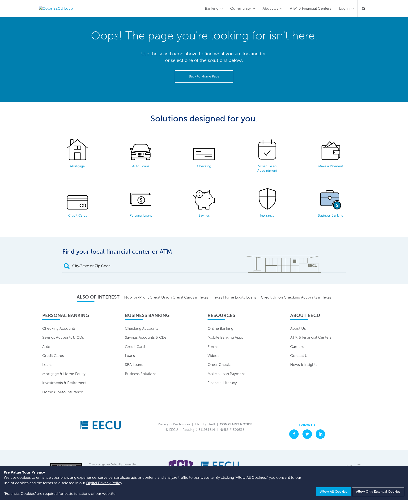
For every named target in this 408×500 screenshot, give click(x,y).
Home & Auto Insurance (62, 392)
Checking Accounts (59, 328)
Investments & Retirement (64, 382)
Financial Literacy (222, 382)
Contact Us (299, 355)
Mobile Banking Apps (225, 337)
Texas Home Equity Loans (234, 297)
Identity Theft (205, 424)
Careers (297, 346)
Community (240, 8)
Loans (47, 364)
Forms (213, 346)
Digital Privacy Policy (104, 483)
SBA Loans (134, 364)
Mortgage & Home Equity (63, 374)
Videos (213, 355)
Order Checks (219, 364)
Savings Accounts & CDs (63, 337)
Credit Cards (53, 355)
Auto (46, 346)
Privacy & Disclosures (174, 424)
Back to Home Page (204, 76)
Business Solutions (140, 374)
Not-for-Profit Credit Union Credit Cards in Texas (166, 297)
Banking (211, 8)
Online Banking (220, 328)
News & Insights (303, 364)
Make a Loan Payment (226, 374)
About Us (270, 8)
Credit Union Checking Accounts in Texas (296, 297)
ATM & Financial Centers (310, 8)
